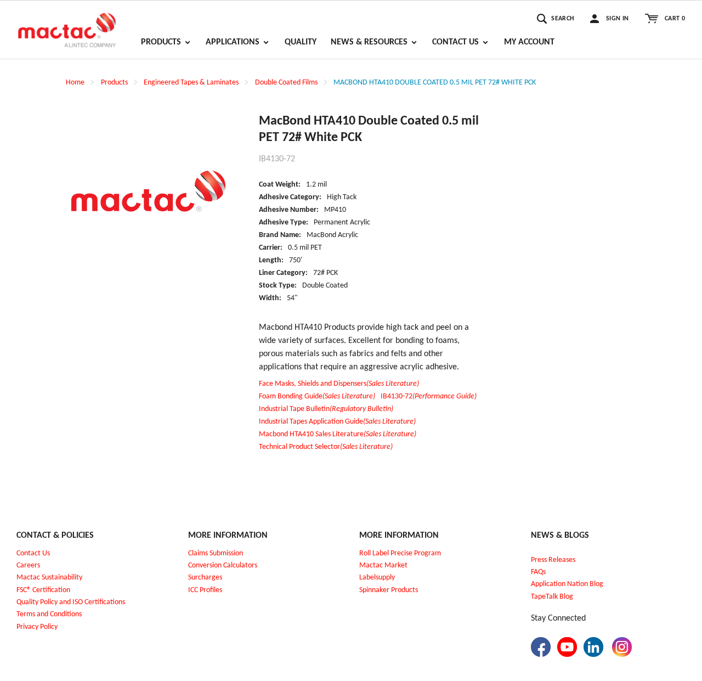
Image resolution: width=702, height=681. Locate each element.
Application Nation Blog (567, 584)
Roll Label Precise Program (400, 553)
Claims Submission (215, 553)
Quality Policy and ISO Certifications (70, 602)
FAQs (538, 572)
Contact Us (33, 553)
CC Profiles (206, 590)
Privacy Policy (37, 627)
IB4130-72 (429, 396)
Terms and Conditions (49, 614)
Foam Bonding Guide (317, 396)
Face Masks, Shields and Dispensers (339, 384)
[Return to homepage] (67, 25)
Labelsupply (377, 577)
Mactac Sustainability (49, 577)
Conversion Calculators (222, 565)
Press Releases (553, 560)
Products (114, 82)
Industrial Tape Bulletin (326, 409)
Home (75, 82)
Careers (28, 565)
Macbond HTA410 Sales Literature (337, 434)
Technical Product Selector (326, 447)
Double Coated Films (286, 82)
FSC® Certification (43, 590)
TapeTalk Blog (552, 597)
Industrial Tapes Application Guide (337, 422)
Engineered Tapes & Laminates (191, 82)
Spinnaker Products (388, 590)
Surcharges (205, 577)
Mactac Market (383, 565)
